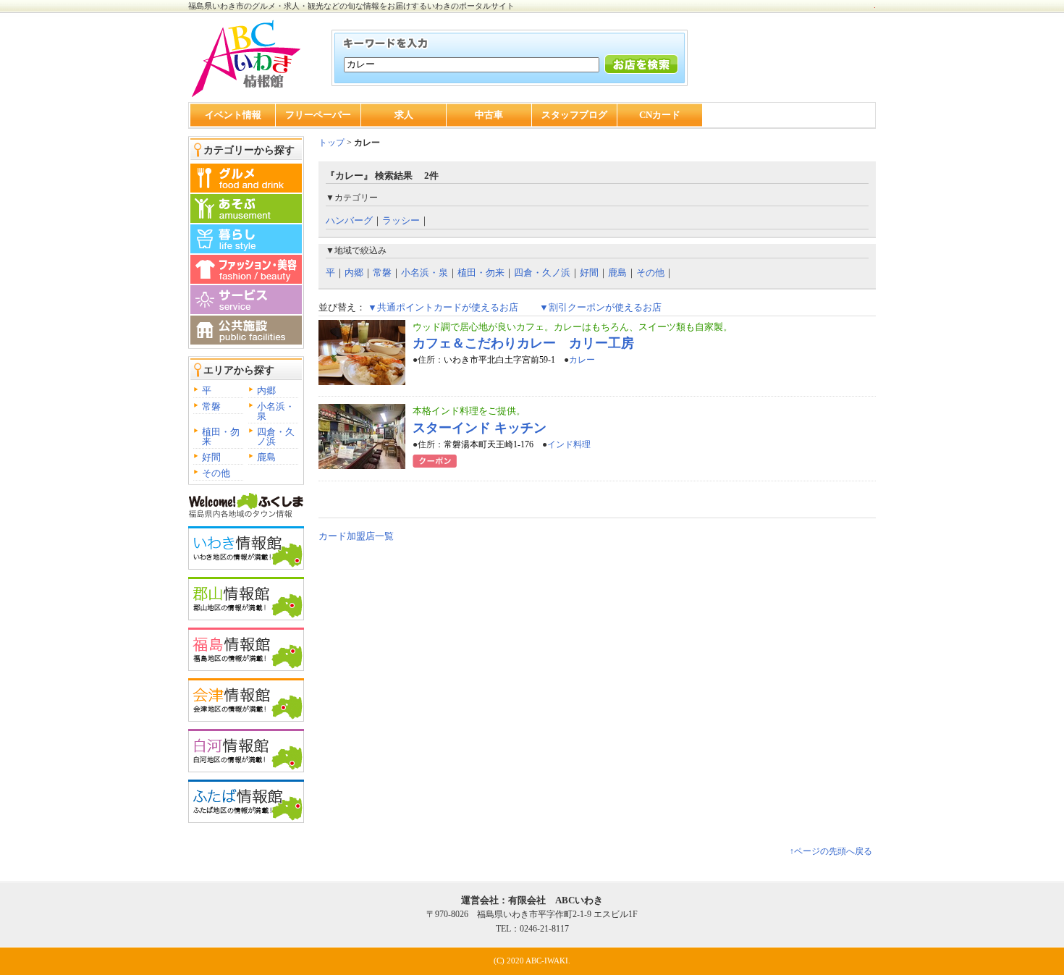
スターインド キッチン (479, 428)
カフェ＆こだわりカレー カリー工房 (523, 343)
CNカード (659, 114)
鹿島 (266, 457)
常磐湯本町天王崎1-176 (488, 444)
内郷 (266, 390)
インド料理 (569, 444)
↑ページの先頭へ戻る (831, 851)
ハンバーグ (349, 220)
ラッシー (401, 220)
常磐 (211, 406)
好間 (211, 457)
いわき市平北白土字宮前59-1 (499, 360)
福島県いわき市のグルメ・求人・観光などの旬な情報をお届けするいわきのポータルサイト (351, 5)
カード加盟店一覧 (356, 536)
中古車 (489, 114)
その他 (216, 473)
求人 (403, 114)
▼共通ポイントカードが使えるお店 (443, 307)
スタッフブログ (574, 114)
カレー (582, 360)
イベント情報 (233, 114)
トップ (331, 143)
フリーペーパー (318, 114)
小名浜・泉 (276, 411)
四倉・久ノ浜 (276, 436)
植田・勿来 (221, 436)
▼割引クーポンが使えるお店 (600, 307)
